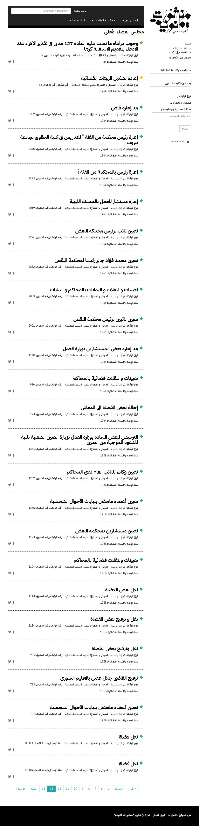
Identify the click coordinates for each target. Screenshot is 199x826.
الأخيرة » (20, 789)
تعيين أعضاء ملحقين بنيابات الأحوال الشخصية (94, 501)
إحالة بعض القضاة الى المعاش (109, 407)
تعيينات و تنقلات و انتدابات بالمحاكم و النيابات (94, 289)
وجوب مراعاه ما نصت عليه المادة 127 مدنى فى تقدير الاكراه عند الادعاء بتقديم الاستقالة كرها (77, 46)
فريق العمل (159, 815)
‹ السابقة (119, 789)
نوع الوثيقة (185, 96)
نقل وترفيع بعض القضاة (115, 648)
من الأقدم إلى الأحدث (180, 48)
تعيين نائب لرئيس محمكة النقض (106, 230)
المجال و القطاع (182, 103)
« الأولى (132, 789)
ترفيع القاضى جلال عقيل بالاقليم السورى (99, 678)
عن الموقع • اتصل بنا (179, 815)
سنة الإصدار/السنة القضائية (176, 71)
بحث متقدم (80, 11)
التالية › (33, 789)
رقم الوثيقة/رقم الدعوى (178, 83)
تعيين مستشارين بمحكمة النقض (106, 530)
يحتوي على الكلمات (180, 58)
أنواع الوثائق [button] (131, 20)
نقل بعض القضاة (121, 589)
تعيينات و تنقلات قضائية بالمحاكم (105, 378)
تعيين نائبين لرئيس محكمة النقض (105, 319)
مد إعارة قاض (124, 107)
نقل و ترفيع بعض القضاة (114, 619)
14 (43, 789)
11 (67, 789)
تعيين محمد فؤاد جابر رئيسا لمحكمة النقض (96, 260)
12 (59, 789)
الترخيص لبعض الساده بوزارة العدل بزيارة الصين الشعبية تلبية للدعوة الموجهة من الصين (79, 440)
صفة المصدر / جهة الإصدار (176, 109)
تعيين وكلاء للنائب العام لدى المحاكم (102, 471)
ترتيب (188, 44)
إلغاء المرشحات (177, 141)
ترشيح (185, 129)
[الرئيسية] (170, 20)
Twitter (9, 61)
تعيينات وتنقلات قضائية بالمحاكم (106, 560)
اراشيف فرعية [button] (78, 20)
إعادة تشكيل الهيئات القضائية (109, 78)
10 (75, 789)
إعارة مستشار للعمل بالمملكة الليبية (104, 201)
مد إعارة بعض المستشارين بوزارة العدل (100, 348)
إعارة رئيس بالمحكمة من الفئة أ (108, 172)
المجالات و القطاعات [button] (105, 20)
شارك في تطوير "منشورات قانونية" (132, 815)
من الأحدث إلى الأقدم (180, 52)
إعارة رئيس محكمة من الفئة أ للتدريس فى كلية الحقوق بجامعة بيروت (79, 140)
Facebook (13, 61)
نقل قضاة (128, 736)
